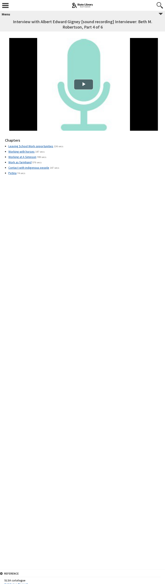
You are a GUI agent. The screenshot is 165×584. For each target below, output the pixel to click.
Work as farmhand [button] (20, 162)
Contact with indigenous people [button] (28, 168)
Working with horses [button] (21, 151)
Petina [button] (12, 173)
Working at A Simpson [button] (22, 157)
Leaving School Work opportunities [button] (30, 146)
